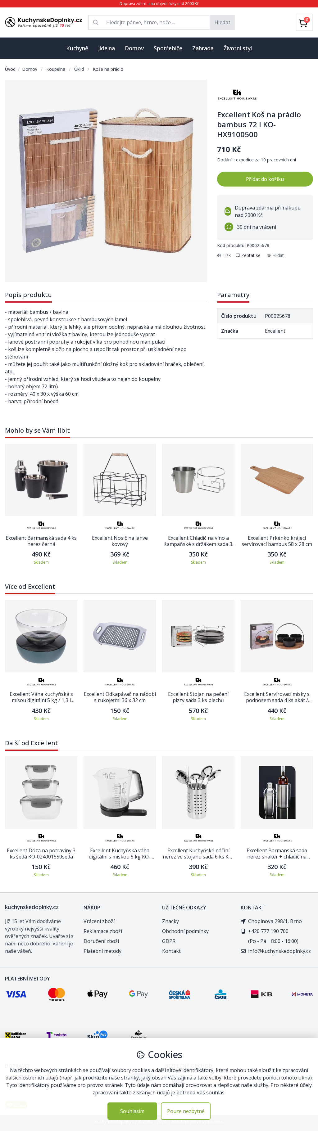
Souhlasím (132, 1111)
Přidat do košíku (265, 179)
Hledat (222, 22)
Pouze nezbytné (186, 1111)
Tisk (227, 255)
